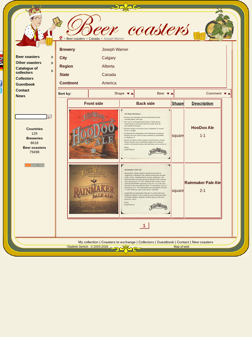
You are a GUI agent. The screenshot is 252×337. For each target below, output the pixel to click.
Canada (94, 38)
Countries (34, 129)
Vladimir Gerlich (77, 246)
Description (202, 103)
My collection (88, 242)
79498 (34, 152)
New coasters (202, 242)
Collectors (24, 78)
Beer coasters (75, 38)
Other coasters (29, 62)
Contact (22, 90)
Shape (178, 103)
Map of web (181, 246)
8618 (34, 143)
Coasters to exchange (118, 242)
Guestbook (25, 84)
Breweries (34, 138)
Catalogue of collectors (27, 70)
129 (34, 133)
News (20, 96)
